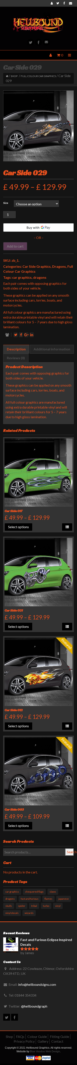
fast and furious (29, 898)
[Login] (52, 3)
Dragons (59, 266)
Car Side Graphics (36, 266)
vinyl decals (12, 913)
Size (5, 202)
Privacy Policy (24, 1041)
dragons (39, 277)
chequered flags (34, 891)
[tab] (16, 349)
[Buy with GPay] (38, 227)
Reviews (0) (16, 358)
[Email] (46, 42)
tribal (34, 905)
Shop (14, 76)
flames (48, 898)
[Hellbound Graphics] (38, 23)
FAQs (20, 1036)
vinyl (58, 905)
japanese (63, 898)
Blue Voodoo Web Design (45, 1051)
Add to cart (15, 246)
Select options (18, 527)
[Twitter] (30, 42)
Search (70, 852)
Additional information (52, 349)
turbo (46, 905)
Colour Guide (37, 1036)
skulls (8, 905)
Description (16, 349)
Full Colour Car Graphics (38, 76)
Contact (57, 1041)
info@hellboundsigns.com (37, 984)
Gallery (43, 1041)
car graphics (22, 277)
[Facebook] (38, 42)
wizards (29, 913)
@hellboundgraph (34, 1006)
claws (53, 891)
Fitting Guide (59, 1036)
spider (21, 905)
